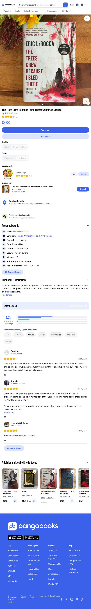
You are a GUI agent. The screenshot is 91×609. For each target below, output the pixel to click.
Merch (51, 579)
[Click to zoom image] (45, 60)
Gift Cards (66, 11)
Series (11, 576)
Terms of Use (23, 597)
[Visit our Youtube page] (76, 599)
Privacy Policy (32, 597)
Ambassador (54, 574)
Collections (13, 555)
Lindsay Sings (21, 172)
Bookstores (52, 11)
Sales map (33, 574)
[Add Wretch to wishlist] (34, 472)
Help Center (75, 550)
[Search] (65, 4)
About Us (52, 550)
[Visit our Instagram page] (71, 599)
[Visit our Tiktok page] (82, 599)
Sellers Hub (33, 555)
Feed (30, 579)
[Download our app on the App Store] (15, 537)
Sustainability (54, 564)
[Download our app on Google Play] (31, 537)
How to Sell (33, 550)
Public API (53, 584)
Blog (50, 569)
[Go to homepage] (8, 5)
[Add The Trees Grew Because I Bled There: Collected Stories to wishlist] (87, 18)
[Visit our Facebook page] (61, 599)
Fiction (20, 236)
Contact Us (74, 555)
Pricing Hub (33, 569)
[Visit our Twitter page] (66, 599)
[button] (45, 226)
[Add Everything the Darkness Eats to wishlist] (72, 472)
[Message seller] (74, 174)
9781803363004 (21, 231)
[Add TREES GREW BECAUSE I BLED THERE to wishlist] (53, 472)
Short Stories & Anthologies (38, 236)
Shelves (11, 571)
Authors (11, 566)
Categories (13, 560)
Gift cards (12, 581)
